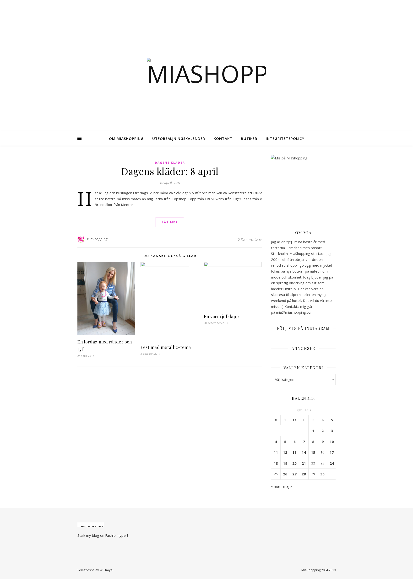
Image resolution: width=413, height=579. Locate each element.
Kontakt (223, 138)
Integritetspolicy (285, 138)
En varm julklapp (221, 316)
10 (332, 441)
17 (332, 452)
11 (276, 452)
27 (294, 474)
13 (294, 452)
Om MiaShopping (126, 138)
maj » (287, 486)
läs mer (170, 222)
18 (276, 463)
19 (285, 463)
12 (285, 452)
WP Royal (106, 570)
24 (332, 463)
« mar (275, 486)
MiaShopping (97, 239)
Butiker (249, 138)
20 (294, 463)
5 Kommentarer (250, 239)
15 (313, 452)
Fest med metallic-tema (166, 347)
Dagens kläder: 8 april (169, 171)
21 (304, 463)
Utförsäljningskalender (178, 138)
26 (285, 474)
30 (322, 474)
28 (304, 474)
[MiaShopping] (206, 71)
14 (304, 452)
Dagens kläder (170, 163)
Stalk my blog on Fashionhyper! (102, 535)
